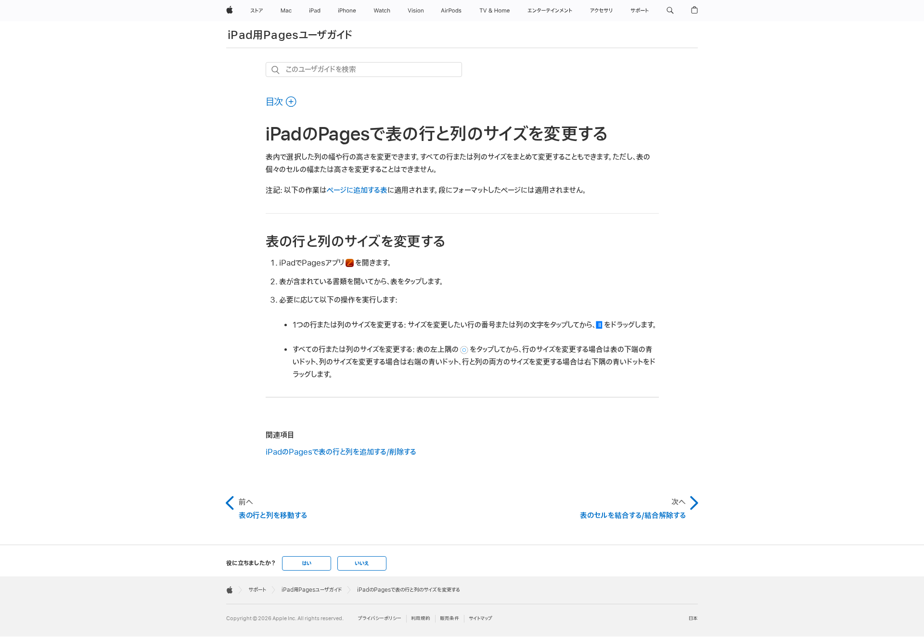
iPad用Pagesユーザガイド (290, 35)
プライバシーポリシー (379, 618)
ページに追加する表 (357, 190)
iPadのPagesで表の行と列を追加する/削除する (341, 452)
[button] (670, 10)
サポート (257, 589)
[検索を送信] (276, 70)
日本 (693, 618)
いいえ (362, 563)
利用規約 (420, 618)
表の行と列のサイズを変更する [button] (356, 242)
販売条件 (449, 618)
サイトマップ (480, 618)
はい (306, 563)
